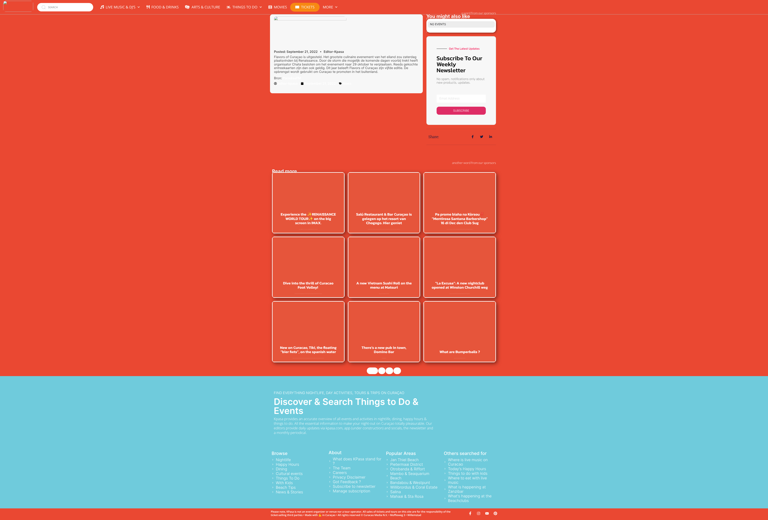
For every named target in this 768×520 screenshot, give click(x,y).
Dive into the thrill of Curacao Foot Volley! (308, 285)
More (328, 7)
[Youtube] (487, 513)
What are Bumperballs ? (459, 352)
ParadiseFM (292, 78)
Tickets (307, 7)
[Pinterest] (495, 513)
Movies (279, 7)
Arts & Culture (205, 7)
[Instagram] (478, 513)
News (347, 83)
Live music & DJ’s (119, 7)
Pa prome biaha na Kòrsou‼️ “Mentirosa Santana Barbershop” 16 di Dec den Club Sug (460, 219)
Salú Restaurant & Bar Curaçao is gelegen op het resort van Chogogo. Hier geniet (384, 219)
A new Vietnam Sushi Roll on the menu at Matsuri (384, 285)
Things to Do (244, 7)
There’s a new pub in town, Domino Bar (384, 350)
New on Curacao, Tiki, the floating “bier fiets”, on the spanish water (308, 350)
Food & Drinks (164, 7)
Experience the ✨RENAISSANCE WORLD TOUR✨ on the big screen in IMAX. (308, 219)
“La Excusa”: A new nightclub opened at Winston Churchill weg (460, 285)
